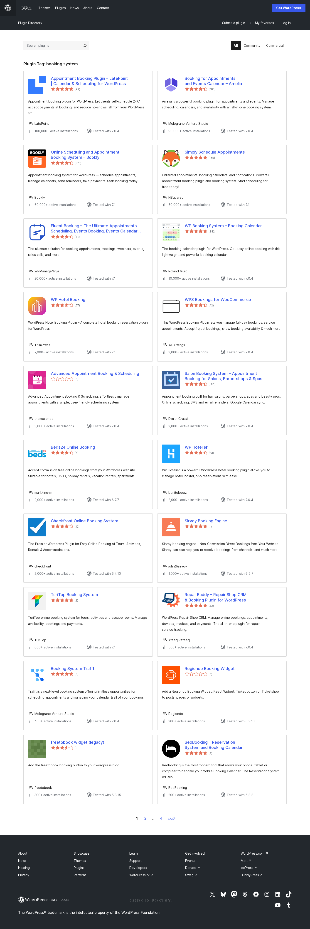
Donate (192, 868)
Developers (138, 868)
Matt (246, 861)
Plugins (79, 868)
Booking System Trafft (72, 668)
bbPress (249, 868)
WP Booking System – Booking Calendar (223, 225)
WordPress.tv (141, 875)
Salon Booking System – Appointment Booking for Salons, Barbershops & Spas (223, 376)
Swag (191, 875)
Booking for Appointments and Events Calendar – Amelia (213, 81)
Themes (80, 861)
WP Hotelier (196, 447)
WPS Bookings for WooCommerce (218, 299)
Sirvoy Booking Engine (206, 520)
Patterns (80, 875)
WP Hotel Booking (68, 299)
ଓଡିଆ (65, 900)
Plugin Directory (30, 23)
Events (190, 861)
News (22, 861)
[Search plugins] (84, 45)
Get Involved (195, 853)
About (22, 853)
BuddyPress (252, 875)
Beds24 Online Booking (73, 447)
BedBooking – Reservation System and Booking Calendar (214, 745)
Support (135, 861)
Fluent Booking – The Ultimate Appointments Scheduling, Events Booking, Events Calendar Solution (94, 228)
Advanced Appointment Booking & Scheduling (95, 373)
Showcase (81, 853)
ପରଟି (171, 818)
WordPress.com (254, 853)
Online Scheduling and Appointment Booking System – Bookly (85, 155)
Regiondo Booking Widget (210, 668)
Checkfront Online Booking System (84, 520)
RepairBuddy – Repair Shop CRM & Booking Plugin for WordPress (215, 597)
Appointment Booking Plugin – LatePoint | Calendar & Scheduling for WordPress (89, 81)
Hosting (24, 868)
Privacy (23, 875)
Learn (133, 853)
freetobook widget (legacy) (77, 742)
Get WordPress (288, 8)
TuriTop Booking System (74, 594)
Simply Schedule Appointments (215, 152)
